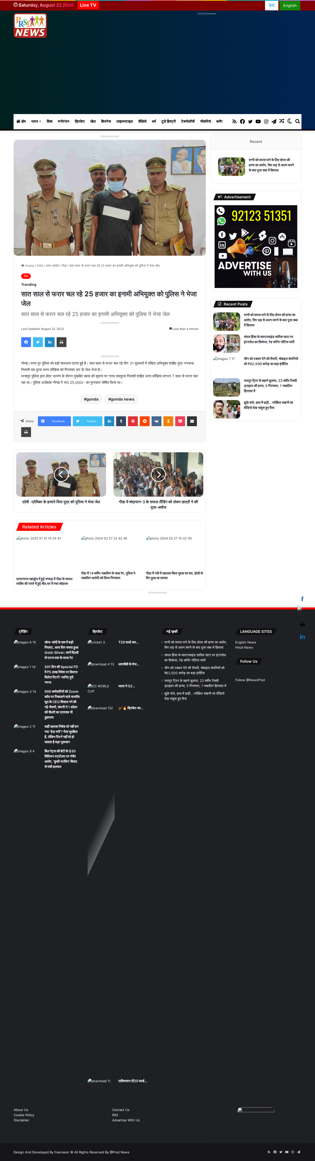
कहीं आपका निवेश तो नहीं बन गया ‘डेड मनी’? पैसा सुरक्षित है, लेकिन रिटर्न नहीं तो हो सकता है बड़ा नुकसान (61, 764)
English (290, 5)
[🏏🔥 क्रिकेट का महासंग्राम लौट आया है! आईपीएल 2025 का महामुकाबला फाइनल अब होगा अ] (101, 895)
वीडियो (142, 121)
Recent (256, 141)
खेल (93, 121)
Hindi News (244, 652)
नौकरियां (205, 121)
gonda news (122, 399)
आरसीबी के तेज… (131, 668)
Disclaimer (21, 1125)
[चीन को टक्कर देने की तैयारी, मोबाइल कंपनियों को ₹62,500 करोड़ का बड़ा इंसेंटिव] (226, 371)
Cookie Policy (24, 1120)
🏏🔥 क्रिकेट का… (132, 712)
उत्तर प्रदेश (52, 266)
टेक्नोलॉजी (188, 121)
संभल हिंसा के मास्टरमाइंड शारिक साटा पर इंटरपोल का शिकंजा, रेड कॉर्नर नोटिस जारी (270, 347)
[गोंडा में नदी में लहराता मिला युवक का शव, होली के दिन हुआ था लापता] (174, 552)
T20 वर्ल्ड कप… (130, 646)
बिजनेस (106, 121)
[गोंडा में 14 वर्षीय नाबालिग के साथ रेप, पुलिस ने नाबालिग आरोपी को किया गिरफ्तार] (109, 552)
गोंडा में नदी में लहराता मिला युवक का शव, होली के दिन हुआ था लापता (173, 575)
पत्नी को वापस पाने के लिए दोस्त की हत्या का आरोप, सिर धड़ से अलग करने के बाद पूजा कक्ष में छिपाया (271, 167)
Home (29, 266)
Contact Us (120, 1114)
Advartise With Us (126, 1125)
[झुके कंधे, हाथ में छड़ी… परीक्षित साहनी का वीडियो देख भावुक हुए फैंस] (226, 414)
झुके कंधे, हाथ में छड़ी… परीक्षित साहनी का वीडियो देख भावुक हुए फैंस (269, 413)
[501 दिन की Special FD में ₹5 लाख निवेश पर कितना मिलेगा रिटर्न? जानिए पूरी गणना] (27, 683)
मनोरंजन (63, 121)
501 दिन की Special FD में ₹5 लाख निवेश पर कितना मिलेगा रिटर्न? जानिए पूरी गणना (61, 687)
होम (23, 121)
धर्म (154, 121)
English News (245, 647)
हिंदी (272, 5)
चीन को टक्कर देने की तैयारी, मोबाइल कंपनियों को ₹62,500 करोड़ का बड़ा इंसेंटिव (268, 369)
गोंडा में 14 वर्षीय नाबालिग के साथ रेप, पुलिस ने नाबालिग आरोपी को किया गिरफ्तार (107, 578)
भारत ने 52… (128, 690)
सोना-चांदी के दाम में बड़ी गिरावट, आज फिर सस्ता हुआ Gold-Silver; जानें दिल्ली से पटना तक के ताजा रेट (62, 657)
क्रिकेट (80, 121)
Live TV (88, 5)
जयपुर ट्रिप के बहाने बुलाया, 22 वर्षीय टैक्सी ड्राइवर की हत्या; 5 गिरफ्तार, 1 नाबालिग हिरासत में (269, 391)
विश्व (49, 121)
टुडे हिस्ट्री (168, 121)
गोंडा (64, 266)
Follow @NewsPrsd (250, 698)
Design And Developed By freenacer (42, 1157)
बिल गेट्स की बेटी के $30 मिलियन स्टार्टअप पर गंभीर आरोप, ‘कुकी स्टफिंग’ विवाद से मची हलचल (62, 797)
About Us (21, 1114)
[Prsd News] (30, 25)
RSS (115, 1120)
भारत (34, 121)
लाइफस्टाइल (124, 121)
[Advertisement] (157, 77)
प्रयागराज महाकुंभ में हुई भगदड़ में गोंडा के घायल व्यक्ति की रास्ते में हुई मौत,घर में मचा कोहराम (43, 583)
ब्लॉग (219, 121)
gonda (92, 399)
